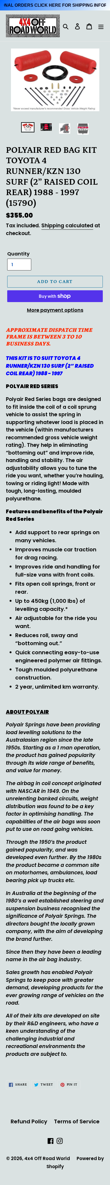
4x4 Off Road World (47, 1158)
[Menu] (101, 26)
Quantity (18, 253)
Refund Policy (29, 1121)
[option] (28, 128)
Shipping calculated (67, 225)
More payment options (55, 310)
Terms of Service (77, 1121)
